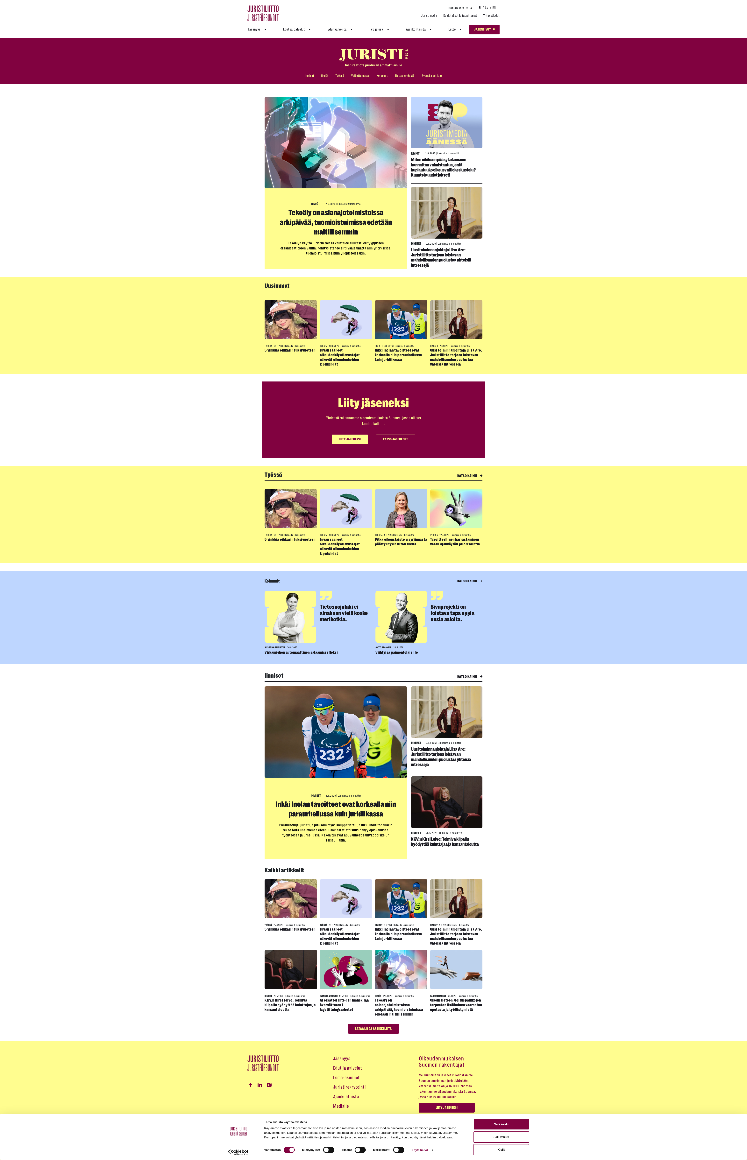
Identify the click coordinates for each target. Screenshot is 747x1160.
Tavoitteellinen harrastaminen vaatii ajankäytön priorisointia (455, 541)
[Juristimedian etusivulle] (373, 58)
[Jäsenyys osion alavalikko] (265, 29)
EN (494, 8)
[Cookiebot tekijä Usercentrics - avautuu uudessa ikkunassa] (238, 1152)
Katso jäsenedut (395, 439)
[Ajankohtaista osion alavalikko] (430, 29)
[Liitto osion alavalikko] (460, 29)
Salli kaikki (501, 1124)
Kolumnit (382, 76)
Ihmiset (309, 76)
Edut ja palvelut (294, 29)
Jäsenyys (253, 29)
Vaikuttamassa (360, 76)
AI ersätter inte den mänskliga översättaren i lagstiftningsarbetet (344, 1005)
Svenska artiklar (432, 76)
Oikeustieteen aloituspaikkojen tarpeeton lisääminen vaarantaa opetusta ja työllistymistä (456, 1005)
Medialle (341, 1106)
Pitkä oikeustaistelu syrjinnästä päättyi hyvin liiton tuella (401, 541)
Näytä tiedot (419, 1150)
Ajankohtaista (416, 29)
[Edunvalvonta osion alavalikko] (351, 29)
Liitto (452, 29)
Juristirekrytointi (349, 1087)
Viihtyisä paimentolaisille (396, 652)
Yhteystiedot (491, 15)
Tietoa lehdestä (405, 76)
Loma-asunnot (346, 1077)
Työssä (339, 76)
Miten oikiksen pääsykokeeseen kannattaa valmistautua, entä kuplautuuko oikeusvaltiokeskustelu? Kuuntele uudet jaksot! (443, 167)
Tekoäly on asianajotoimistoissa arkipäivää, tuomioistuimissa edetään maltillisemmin (336, 222)
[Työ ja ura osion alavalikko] (388, 29)
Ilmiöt (324, 76)
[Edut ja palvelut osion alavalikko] (309, 29)
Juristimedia (429, 15)
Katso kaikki (467, 476)
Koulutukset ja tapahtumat (460, 15)
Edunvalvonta (337, 29)
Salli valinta (501, 1137)
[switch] (328, 1150)
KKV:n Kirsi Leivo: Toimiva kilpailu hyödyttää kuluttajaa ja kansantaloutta (445, 841)
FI (480, 8)
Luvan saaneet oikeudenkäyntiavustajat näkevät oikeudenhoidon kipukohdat (340, 357)
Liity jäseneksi (350, 439)
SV (486, 8)
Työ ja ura (376, 29)
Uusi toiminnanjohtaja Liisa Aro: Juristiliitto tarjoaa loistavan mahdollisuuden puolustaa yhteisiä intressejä (441, 257)
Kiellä (501, 1149)
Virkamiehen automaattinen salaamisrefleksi (301, 652)
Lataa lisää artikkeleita (373, 1029)
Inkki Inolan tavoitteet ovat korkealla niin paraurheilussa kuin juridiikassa (398, 355)
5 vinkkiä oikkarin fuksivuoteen (290, 350)
